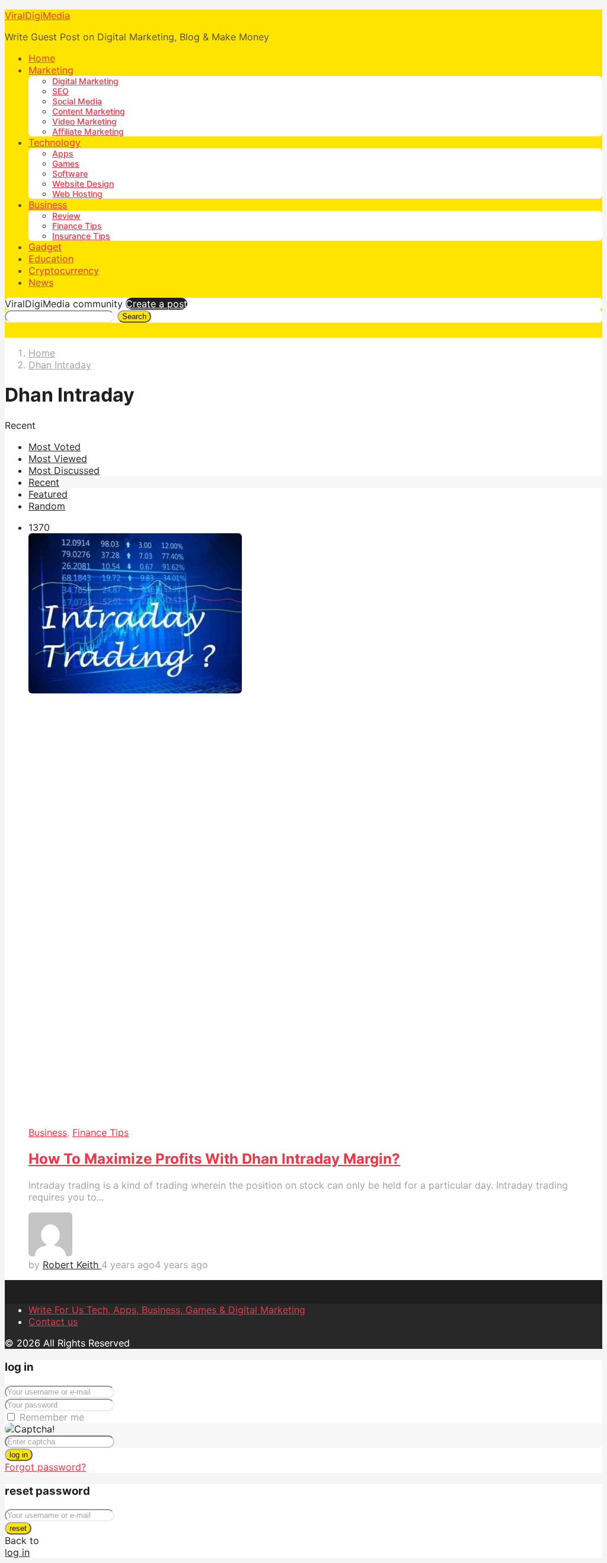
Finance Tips (77, 226)
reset (18, 1528)
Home (41, 58)
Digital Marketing (85, 81)
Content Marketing (88, 111)
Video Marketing (84, 121)
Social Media (77, 101)
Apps (63, 153)
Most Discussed (64, 470)
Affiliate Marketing (88, 131)
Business (47, 205)
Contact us (53, 1322)
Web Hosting (77, 194)
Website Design (83, 184)
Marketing (51, 70)
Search (134, 316)
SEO (60, 91)
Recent (43, 482)
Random (46, 506)
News (40, 282)
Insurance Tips (81, 236)
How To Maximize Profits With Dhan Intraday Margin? (214, 1158)
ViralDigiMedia (37, 15)
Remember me (52, 1417)
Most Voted (54, 447)
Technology (54, 142)
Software (70, 173)
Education (51, 259)
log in (18, 1454)
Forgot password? (45, 1467)
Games (65, 163)
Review (66, 216)
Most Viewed (57, 458)
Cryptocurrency (63, 270)
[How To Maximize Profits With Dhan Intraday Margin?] (315, 829)
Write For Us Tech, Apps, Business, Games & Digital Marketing (166, 1310)
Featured (48, 494)
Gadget (45, 247)
